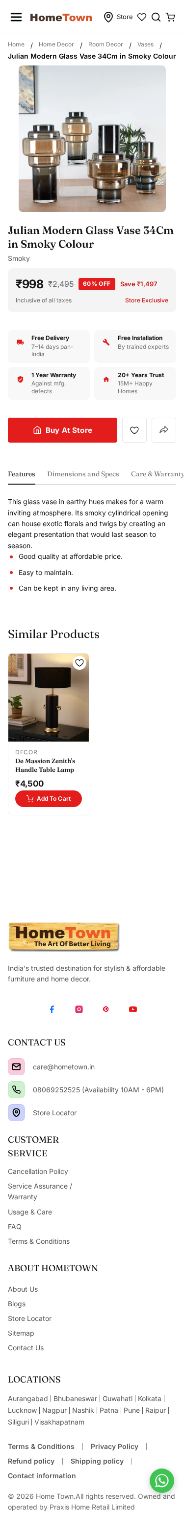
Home (16, 44)
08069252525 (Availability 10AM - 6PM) (98, 1089)
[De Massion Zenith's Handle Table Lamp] (48, 698)
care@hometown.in (64, 1067)
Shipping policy (97, 1461)
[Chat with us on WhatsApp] (162, 1480)
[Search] (156, 17)
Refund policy (31, 1461)
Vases (145, 44)
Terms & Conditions (41, 1446)
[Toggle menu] (16, 17)
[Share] (164, 430)
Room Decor (105, 44)
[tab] (21, 477)
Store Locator (55, 1112)
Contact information (42, 1475)
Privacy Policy (114, 1446)
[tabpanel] (92, 545)
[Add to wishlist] (134, 430)
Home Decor (56, 44)
